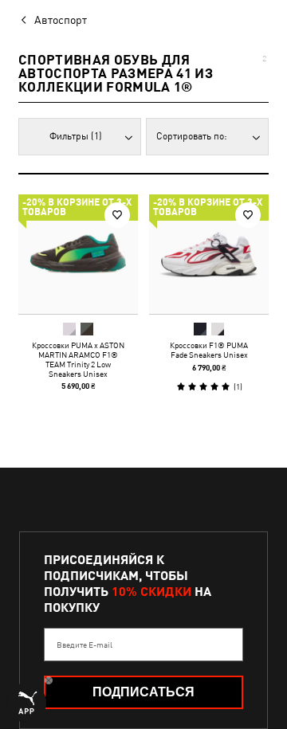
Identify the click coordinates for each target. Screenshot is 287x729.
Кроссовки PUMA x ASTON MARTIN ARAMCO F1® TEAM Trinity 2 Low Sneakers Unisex (78, 359)
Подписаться (143, 692)
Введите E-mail (84, 644)
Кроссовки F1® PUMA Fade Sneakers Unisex (209, 349)
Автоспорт (60, 20)
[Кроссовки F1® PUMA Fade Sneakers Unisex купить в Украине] (209, 254)
